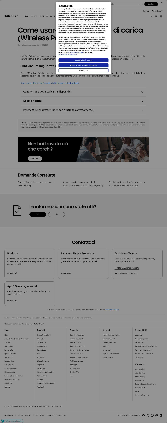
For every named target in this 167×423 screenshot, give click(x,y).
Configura (83, 70)
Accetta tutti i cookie (83, 60)
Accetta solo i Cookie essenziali (83, 65)
